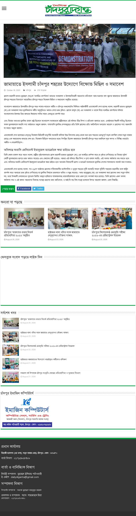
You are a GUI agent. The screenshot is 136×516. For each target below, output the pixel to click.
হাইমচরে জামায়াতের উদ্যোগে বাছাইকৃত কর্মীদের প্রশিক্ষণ (44, 359)
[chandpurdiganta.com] (68, 9)
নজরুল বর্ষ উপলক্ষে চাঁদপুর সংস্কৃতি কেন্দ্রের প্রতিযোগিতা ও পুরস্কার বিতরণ (50, 373)
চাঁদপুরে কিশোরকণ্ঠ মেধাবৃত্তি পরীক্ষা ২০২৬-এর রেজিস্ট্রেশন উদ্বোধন (108, 234)
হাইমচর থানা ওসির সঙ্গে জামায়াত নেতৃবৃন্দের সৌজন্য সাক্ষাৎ (64, 234)
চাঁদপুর (28, 90)
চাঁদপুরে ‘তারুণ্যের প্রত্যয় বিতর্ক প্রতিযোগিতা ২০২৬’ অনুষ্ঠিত (18, 234)
